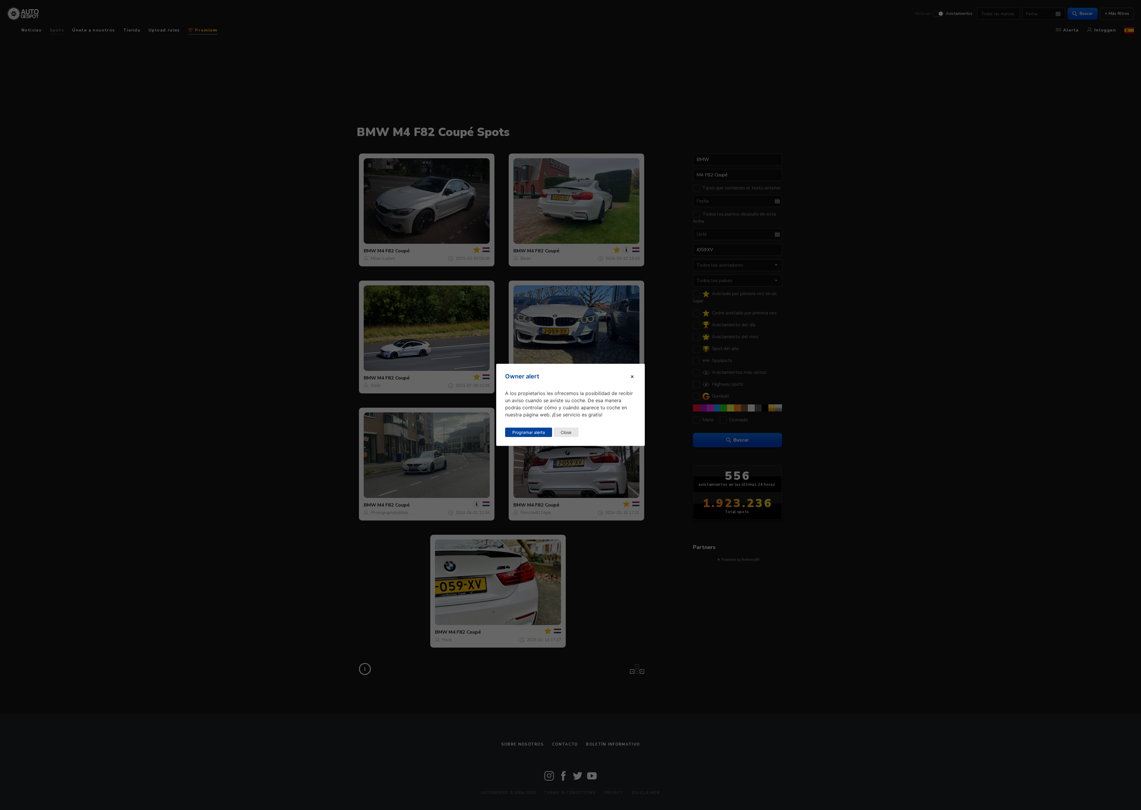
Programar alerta (528, 432)
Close (566, 432)
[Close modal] (632, 376)
